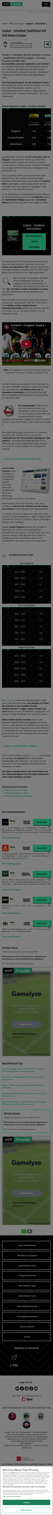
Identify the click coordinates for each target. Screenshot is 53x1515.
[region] (26, 1490)
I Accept (26, 1502)
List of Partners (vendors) (12, 1496)
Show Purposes (26, 1510)
